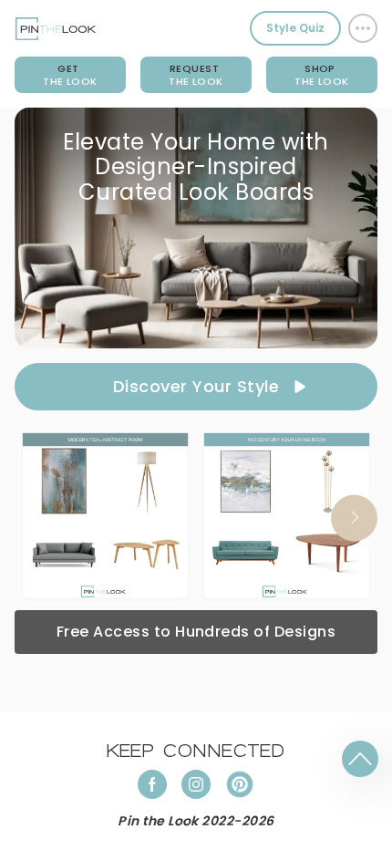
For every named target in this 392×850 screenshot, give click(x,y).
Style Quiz (295, 28)
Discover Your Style (196, 386)
